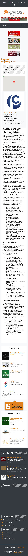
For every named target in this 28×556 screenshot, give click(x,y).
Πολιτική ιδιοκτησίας (9, 539)
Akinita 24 (13, 381)
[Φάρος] (6, 364)
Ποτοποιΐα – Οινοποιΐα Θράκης (17, 353)
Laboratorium (14, 428)
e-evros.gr (21, 547)
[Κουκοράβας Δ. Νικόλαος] (3, 459)
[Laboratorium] (6, 431)
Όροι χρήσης (7, 537)
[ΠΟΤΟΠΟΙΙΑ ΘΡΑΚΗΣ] (14, 53)
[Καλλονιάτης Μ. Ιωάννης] (6, 373)
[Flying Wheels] (3, 477)
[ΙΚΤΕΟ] (14, 33)
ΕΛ (6, 2)
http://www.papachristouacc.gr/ (14, 122)
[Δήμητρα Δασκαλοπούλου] (6, 441)
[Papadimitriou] (14, 40)
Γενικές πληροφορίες (9, 532)
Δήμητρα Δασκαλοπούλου (18, 439)
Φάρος (12, 363)
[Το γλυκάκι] (14, 46)
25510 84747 (8, 523)
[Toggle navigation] (23, 25)
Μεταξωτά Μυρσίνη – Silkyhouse (16, 418)
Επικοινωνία (7, 534)
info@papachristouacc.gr (14, 123)
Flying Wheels (11, 476)
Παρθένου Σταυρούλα (13, 467)
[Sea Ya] (6, 394)
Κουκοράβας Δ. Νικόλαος (14, 457)
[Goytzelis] (14, 19)
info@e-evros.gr (9, 525)
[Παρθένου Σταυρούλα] (3, 468)
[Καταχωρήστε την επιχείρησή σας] (14, 405)
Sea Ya (12, 391)
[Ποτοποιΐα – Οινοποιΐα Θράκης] (6, 355)
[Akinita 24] (6, 384)
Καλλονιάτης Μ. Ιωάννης (17, 371)
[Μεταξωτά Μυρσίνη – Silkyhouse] (6, 421)
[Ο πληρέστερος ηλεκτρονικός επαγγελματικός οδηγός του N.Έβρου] (14, 12)
